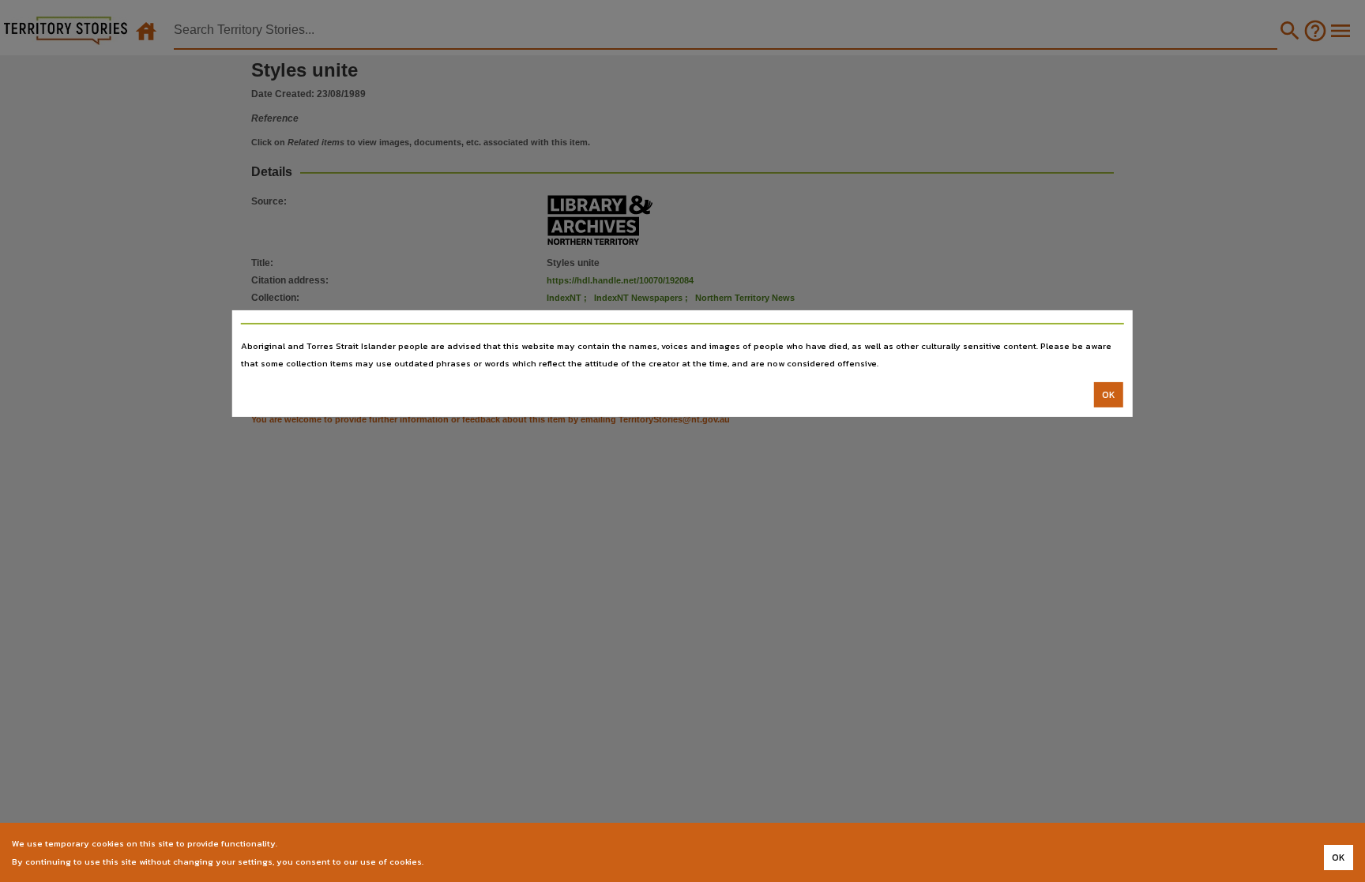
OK (1108, 395)
